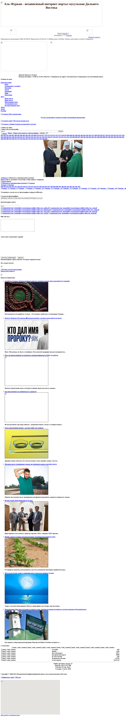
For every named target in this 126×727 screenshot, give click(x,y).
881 (29, 135)
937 (27, 187)
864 (82, 135)
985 (65, 187)
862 (87, 135)
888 (7, 139)
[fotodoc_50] (94, 188)
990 (51, 187)
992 (79, 187)
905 (84, 137)
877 (43, 135)
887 (13, 135)
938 (24, 187)
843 (2, 135)
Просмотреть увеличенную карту (10, 715)
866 (76, 135)
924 (32, 137)
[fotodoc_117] (63, 176)
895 (112, 137)
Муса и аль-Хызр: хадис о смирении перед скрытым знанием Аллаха (29, 573)
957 (49, 187)
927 (24, 137)
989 (54, 187)
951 (38, 139)
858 (101, 135)
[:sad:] (24, 213)
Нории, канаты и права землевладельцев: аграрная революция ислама (30, 537)
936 (29, 187)
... (63, 671)
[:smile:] (25, 208)
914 (60, 137)
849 (5, 137)
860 (95, 135)
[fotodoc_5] (103, 188)
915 (57, 137)
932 (16, 139)
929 (10, 139)
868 (71, 135)
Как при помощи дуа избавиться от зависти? (21, 391)
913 (62, 137)
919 (46, 137)
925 (29, 137)
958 (46, 187)
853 (115, 135)
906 (82, 137)
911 (68, 137)
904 (87, 137)
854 (112, 135)
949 (43, 139)
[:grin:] (25, 210)
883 (24, 135)
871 (60, 135)
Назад (9, 181)
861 (90, 135)
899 (101, 137)
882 (27, 135)
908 (76, 137)
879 (38, 135)
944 (7, 187)
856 (107, 135)
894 (115, 137)
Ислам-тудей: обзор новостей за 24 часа (18, 500)
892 (120, 137)
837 (93, 135)
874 (51, 135)
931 (18, 139)
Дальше (3, 185)
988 (57, 187)
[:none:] (25, 211)
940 (18, 187)
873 (54, 135)
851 (120, 135)
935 (32, 187)
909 (73, 137)
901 (95, 137)
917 (51, 137)
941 (16, 187)
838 (62, 135)
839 (32, 135)
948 (46, 139)
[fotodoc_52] (76, 188)
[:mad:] (73, 211)
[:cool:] (73, 208)
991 (73, 187)
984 (68, 187)
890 (2, 139)
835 (21, 137)
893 (117, 137)
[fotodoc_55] (48, 188)
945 (5, 187)
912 (65, 137)
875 (49, 135)
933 (38, 187)
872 (57, 135)
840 (10, 135)
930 (21, 139)
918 (49, 137)
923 (35, 137)
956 (24, 139)
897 (106, 137)
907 (79, 137)
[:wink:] (75, 210)
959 (43, 187)
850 (2, 137)
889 (5, 139)
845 (16, 137)
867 (73, 135)
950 (40, 139)
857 (104, 135)
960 (40, 187)
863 (84, 135)
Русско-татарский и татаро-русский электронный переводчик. (63, 117)
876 (46, 135)
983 (71, 187)
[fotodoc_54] (57, 188)
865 (79, 135)
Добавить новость (94, 37)
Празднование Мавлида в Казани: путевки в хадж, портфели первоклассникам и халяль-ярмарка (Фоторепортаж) (45, 609)
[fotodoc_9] (5, 188)
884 (21, 135)
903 (90, 137)
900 (98, 137)
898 (104, 137)
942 (13, 187)
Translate (69, 35)
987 (60, 187)
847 (10, 137)
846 (13, 137)
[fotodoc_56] (39, 188)
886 (16, 135)
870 (65, 135)
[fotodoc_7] (22, 188)
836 (123, 135)
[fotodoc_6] (30, 188)
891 (123, 137)
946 (2, 187)
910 (71, 137)
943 (10, 187)
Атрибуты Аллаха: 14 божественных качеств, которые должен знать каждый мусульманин (37, 281)
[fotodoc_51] (85, 188)
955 (27, 139)
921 (40, 137)
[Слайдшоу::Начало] (4, 178)
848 (7, 137)
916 (54, 137)
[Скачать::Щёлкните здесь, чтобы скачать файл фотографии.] (31, 183)
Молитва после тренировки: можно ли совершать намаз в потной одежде (31, 464)
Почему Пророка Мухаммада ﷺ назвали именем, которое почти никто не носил (33, 318)
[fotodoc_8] (13, 188)
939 (21, 187)
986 (62, 187)
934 (35, 187)
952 (35, 139)
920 (43, 137)
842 (5, 135)
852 (118, 135)
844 (18, 137)
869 (68, 135)
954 (29, 139)
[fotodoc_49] (112, 188)
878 (40, 135)
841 (7, 135)
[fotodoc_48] (121, 188)
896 (109, 137)
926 (27, 137)
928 (13, 139)
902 (93, 137)
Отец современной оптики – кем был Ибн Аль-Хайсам (24, 428)
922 (38, 137)
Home (10, 133)
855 (109, 135)
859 (98, 135)
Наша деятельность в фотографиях (25, 133)
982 (76, 187)
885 (18, 135)
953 (32, 139)
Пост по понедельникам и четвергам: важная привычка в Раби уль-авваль (31, 355)
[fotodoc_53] (66, 188)
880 (35, 135)
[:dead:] (72, 213)
